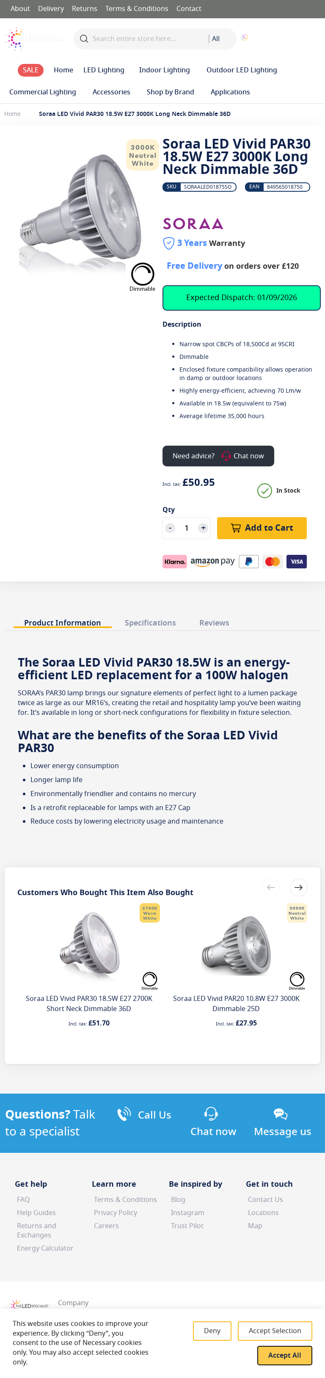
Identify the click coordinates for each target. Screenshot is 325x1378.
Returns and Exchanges (36, 1231)
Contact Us (265, 1200)
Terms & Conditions (136, 9)
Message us (282, 1131)
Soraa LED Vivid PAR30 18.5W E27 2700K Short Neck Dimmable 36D (89, 1004)
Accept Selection (275, 1331)
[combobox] (223, 39)
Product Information (62, 622)
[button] (289, 39)
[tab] (63, 620)
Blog (178, 1200)
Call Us (154, 1115)
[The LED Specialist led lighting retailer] (35, 39)
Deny (212, 1331)
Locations (263, 1213)
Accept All (284, 1355)
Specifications (150, 622)
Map (255, 1226)
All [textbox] (216, 39)
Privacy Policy (115, 1213)
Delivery (51, 9)
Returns (84, 9)
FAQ (23, 1200)
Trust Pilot (187, 1226)
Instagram (187, 1213)
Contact (188, 9)
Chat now (213, 1131)
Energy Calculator (45, 1248)
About (20, 9)
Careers (106, 1226)
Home (12, 114)
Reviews (214, 622)
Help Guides (36, 1213)
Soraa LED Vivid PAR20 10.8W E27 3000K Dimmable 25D (236, 1004)
